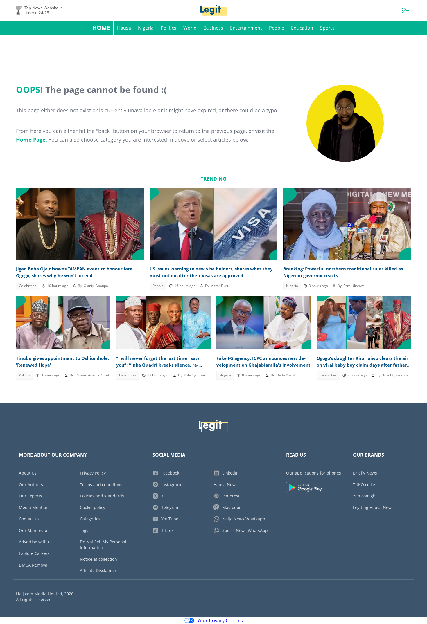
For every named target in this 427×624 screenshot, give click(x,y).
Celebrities (27, 285)
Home (101, 28)
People (276, 28)
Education (302, 28)
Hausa (124, 28)
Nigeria (146, 28)
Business (213, 28)
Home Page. (31, 139)
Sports (327, 28)
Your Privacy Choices (220, 620)
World (190, 28)
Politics (168, 28)
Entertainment (246, 28)
